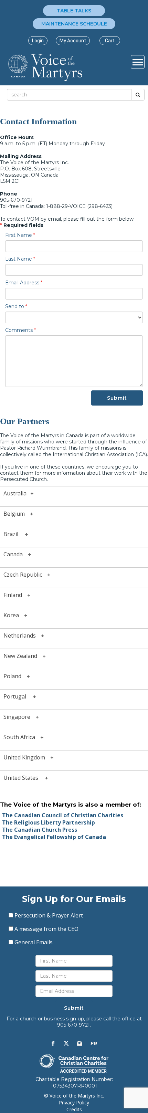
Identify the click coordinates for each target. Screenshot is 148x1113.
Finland (15, 594)
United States (24, 777)
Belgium (16, 513)
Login (38, 40)
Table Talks (74, 11)
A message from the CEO (46, 929)
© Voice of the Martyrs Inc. (74, 1095)
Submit (117, 398)
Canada (15, 554)
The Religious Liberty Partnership (48, 822)
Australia (17, 493)
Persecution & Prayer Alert (48, 915)
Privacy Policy (74, 1102)
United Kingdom (27, 757)
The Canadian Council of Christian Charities (62, 815)
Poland (15, 676)
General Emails (33, 942)
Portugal (18, 696)
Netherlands (22, 635)
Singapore (19, 716)
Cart (110, 40)
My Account (73, 40)
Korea (13, 615)
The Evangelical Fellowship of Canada (54, 836)
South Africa (22, 737)
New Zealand (23, 655)
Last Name (20, 259)
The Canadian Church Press (39, 829)
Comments (20, 330)
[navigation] (38, 40)
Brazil (14, 533)
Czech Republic (25, 574)
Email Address (23, 283)
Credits (74, 1109)
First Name (20, 235)
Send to (16, 306)
